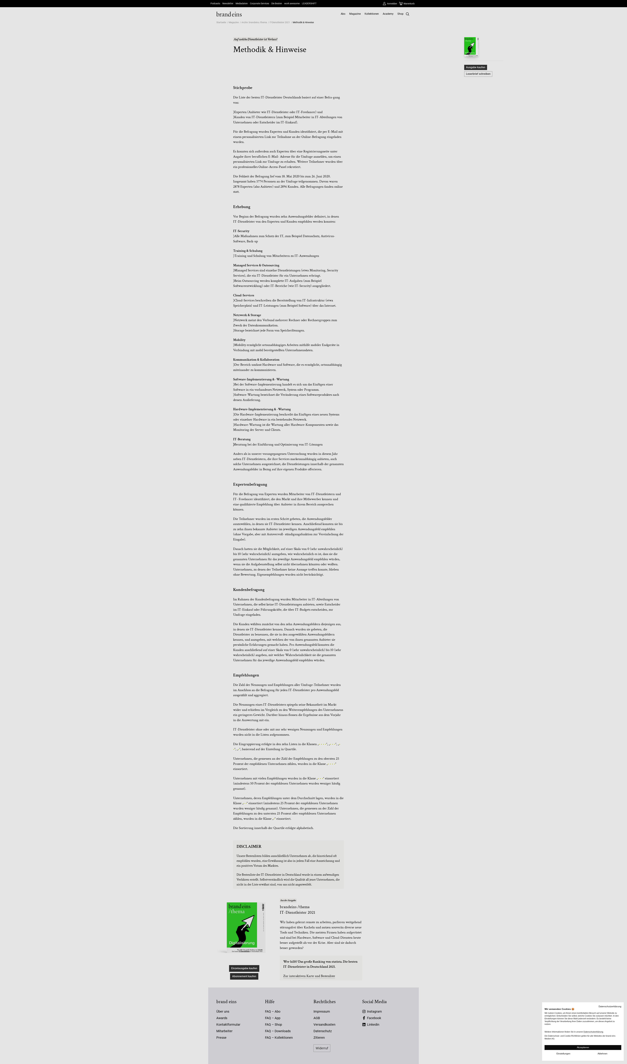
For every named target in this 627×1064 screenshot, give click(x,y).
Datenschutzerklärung (610, 1006)
